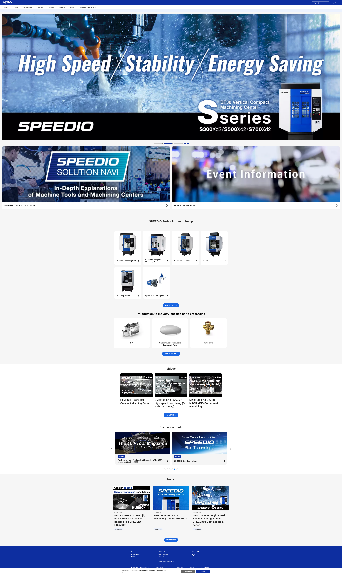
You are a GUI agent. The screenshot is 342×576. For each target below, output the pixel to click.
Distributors (161, 559)
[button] (158, 143)
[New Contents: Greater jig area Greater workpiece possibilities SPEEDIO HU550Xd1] (131, 498)
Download (51, 7)
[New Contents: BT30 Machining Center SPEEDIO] (171, 498)
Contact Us (62, 7)
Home (4, 10)
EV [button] (131, 343)
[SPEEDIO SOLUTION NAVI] (88, 7)
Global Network (143, 567)
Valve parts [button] (208, 343)
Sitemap (192, 567)
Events (16, 7)
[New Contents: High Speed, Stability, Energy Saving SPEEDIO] (210, 498)
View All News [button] (171, 539)
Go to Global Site (205, 567)
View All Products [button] (171, 305)
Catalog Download (163, 554)
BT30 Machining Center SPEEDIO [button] (132, 461)
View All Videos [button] (171, 415)
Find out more (188, 571)
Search (337, 2)
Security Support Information (165, 561)
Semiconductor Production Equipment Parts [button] (170, 344)
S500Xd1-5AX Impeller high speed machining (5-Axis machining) (170, 403)
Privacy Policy (159, 567)
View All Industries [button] (171, 354)
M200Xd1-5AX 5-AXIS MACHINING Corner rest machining (203, 403)
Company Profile (135, 554)
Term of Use (180, 567)
